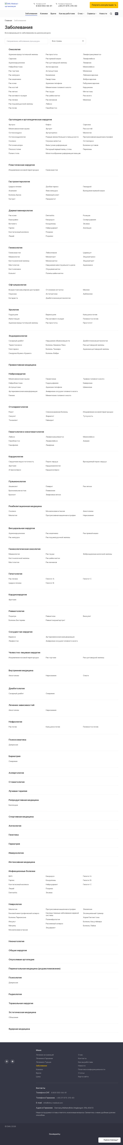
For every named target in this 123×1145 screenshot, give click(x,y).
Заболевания (41, 1066)
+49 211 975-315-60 (65, 1098)
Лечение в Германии (44, 1058)
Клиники (39, 1069)
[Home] (13, 5)
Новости (82, 1066)
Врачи (38, 1073)
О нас (80, 1055)
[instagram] (7, 1061)
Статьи (81, 1073)
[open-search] (111, 13)
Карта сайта (83, 1076)
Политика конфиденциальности (91, 1069)
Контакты (82, 1058)
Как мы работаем (85, 1062)
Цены (38, 1076)
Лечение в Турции (43, 1062)
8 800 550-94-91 (59, 1092)
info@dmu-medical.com (53, 1103)
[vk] (12, 1061)
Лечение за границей (45, 1055)
